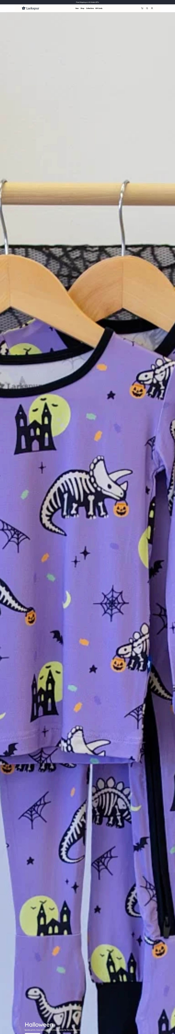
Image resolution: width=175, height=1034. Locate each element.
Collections (90, 8)
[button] (145, 8)
